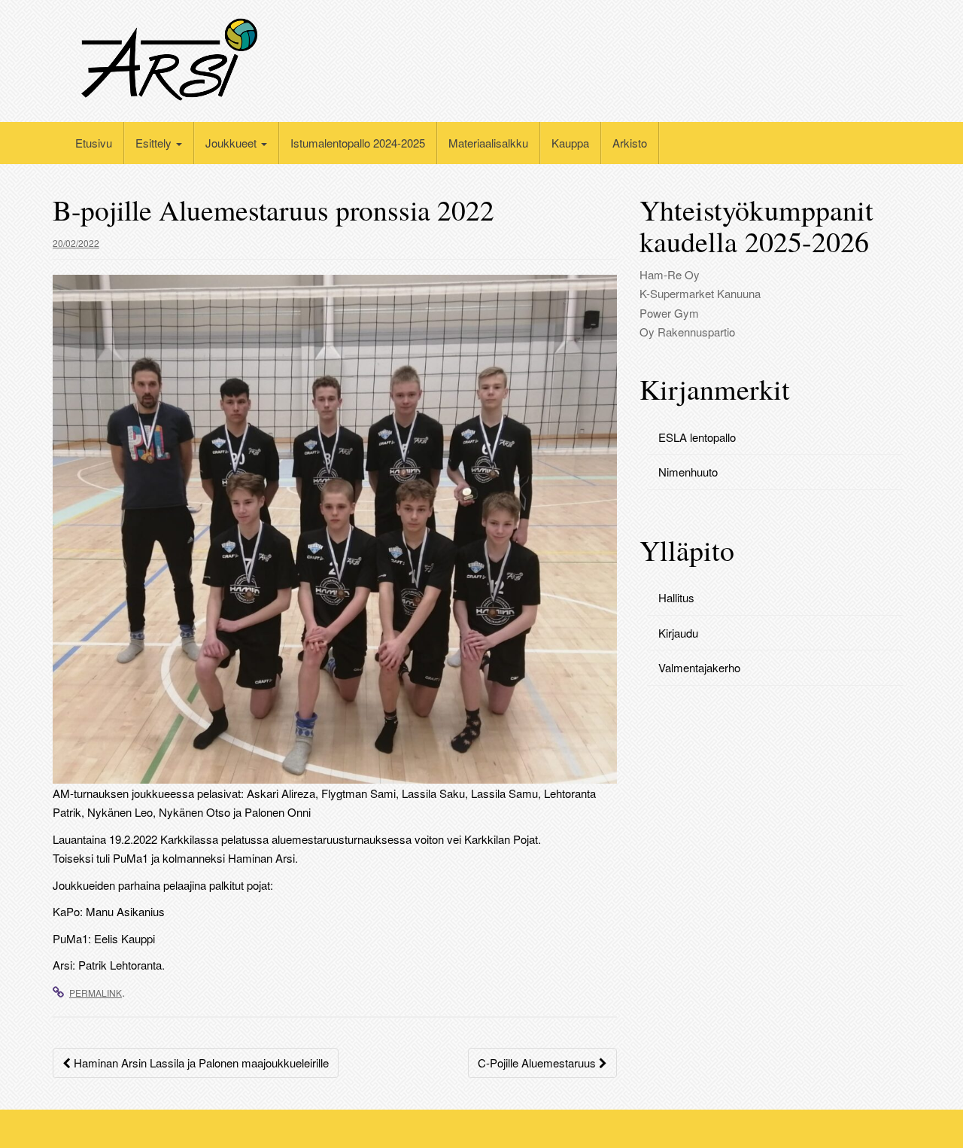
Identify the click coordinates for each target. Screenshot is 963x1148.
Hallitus (676, 597)
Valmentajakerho (699, 667)
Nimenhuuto (688, 472)
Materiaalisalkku (488, 143)
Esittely (155, 143)
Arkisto (629, 143)
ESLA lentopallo (697, 437)
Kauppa (570, 143)
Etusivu (93, 143)
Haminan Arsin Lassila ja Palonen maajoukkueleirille (200, 1062)
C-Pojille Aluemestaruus (538, 1062)
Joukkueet (232, 143)
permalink (95, 992)
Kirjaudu (678, 633)
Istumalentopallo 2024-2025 (357, 143)
